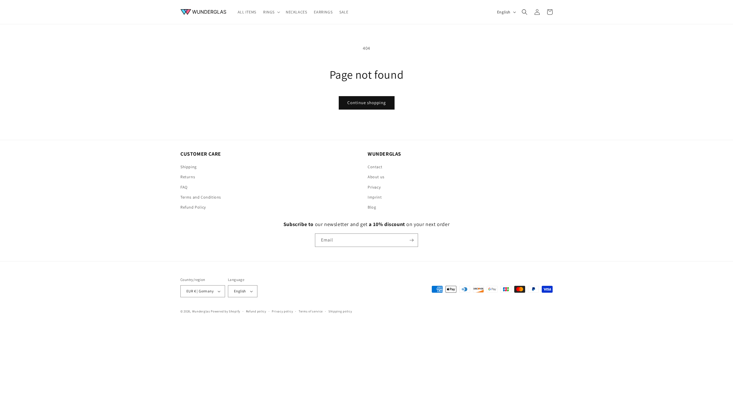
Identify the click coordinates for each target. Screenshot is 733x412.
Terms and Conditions (200, 197)
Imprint (375, 197)
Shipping (188, 166)
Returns (187, 176)
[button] (271, 12)
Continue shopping (366, 102)
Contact (375, 166)
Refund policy (256, 311)
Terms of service (311, 311)
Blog (372, 207)
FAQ (184, 187)
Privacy (374, 187)
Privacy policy (282, 311)
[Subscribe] (411, 240)
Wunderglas (201, 311)
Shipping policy (340, 311)
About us (376, 176)
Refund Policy (193, 207)
